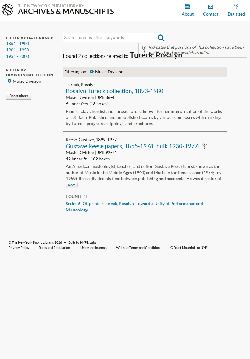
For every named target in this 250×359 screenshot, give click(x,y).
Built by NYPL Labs (82, 242)
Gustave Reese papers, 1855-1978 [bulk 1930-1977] (133, 146)
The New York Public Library (32, 242)
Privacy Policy (19, 247)
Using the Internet (93, 247)
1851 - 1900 (17, 43)
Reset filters (18, 96)
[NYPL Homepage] (7, 10)
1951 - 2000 (17, 56)
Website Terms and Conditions (138, 247)
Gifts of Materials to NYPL (189, 247)
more (72, 185)
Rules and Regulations (55, 247)
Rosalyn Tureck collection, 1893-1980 (114, 91)
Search (161, 37)
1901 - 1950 (17, 49)
